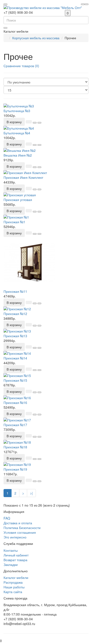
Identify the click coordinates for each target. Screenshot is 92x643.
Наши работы (14, 587)
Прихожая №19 (15, 469)
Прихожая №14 (15, 358)
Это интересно (15, 537)
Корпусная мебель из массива (35, 37)
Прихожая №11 (15, 291)
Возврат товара (15, 559)
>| (31, 493)
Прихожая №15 (15, 380)
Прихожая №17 (15, 424)
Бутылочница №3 (17, 110)
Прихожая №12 (15, 313)
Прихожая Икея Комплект (23, 177)
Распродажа (13, 582)
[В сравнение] (39, 122)
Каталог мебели (16, 577)
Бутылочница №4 (17, 133)
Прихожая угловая (18, 199)
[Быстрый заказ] (29, 121)
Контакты (11, 550)
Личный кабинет (16, 555)
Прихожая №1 (14, 221)
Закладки (11, 564)
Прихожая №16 (15, 402)
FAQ (7, 518)
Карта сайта (13, 591)
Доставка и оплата (18, 523)
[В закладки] (35, 122)
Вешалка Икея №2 (18, 155)
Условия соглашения (20, 532)
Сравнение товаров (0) (21, 65)
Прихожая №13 (15, 335)
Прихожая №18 (15, 447)
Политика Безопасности (22, 527)
